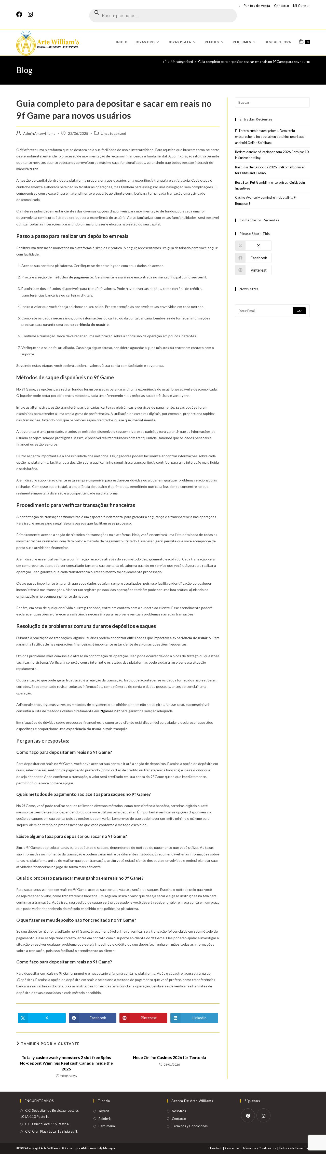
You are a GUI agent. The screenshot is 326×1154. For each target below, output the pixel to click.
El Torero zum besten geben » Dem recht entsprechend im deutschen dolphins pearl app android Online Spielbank (269, 137)
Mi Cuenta (301, 6)
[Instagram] (30, 14)
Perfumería (107, 1126)
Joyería (104, 1111)
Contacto (281, 6)
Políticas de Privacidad (294, 1148)
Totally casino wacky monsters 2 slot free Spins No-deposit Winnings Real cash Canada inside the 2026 (66, 1063)
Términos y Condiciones (190, 1126)
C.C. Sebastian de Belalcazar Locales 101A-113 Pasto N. (49, 1113)
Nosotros (179, 1111)
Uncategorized (113, 133)
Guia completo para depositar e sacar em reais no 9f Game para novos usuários (257, 62)
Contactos (232, 1148)
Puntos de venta (257, 6)
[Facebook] (20, 14)
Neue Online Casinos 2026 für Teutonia (169, 1057)
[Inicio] (164, 62)
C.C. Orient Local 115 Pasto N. (47, 1124)
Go (299, 311)
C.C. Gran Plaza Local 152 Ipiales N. (51, 1131)
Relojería (105, 1119)
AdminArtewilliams (39, 133)
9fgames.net (110, 711)
